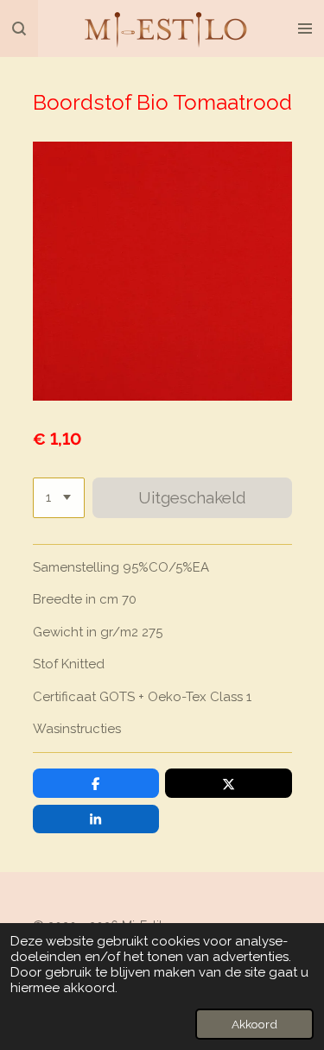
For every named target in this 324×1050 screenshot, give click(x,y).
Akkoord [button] (254, 1024)
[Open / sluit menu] (305, 28)
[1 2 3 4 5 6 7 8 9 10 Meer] (59, 498)
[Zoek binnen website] (19, 28)
